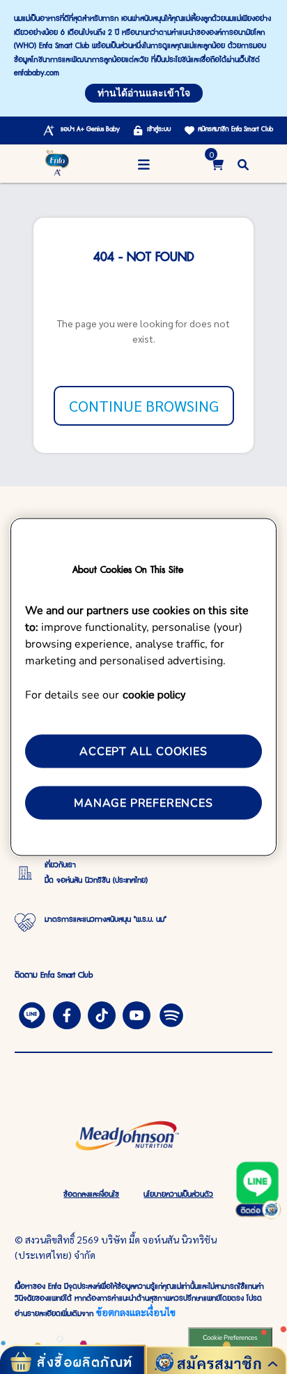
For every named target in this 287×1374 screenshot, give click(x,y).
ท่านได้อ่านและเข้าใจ (144, 93)
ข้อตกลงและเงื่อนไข (136, 1312)
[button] (243, 163)
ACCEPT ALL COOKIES (143, 751)
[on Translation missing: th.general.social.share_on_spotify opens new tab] (171, 1013)
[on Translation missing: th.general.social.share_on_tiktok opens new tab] (101, 1013)
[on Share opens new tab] (66, 1013)
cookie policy (154, 693)
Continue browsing (144, 405)
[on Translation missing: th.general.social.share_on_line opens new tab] (32, 1013)
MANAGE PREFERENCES (143, 803)
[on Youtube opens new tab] (136, 1013)
